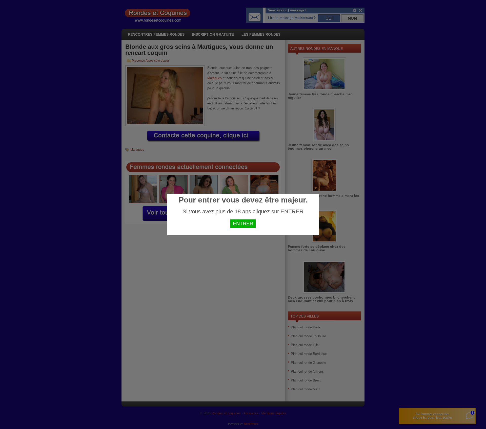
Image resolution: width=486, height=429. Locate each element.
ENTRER (243, 223)
